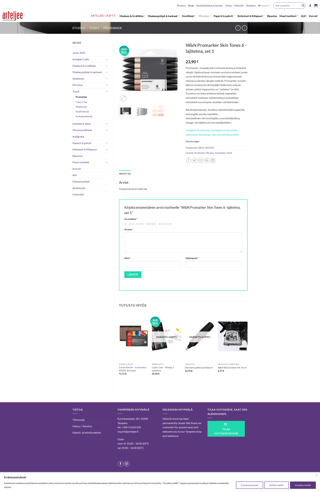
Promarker (112, 28)
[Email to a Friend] (201, 160)
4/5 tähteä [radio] (150, 224)
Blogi (191, 5)
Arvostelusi (131, 219)
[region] (160, 482)
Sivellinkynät (82, 111)
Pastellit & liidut (81, 123)
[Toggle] (107, 59)
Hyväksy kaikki (303, 485)
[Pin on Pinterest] (207, 160)
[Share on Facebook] (189, 160)
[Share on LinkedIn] (213, 160)
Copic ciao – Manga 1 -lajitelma (163, 369)
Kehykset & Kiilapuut (250, 15)
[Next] (175, 71)
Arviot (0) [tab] (125, 173)
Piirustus (204, 15)
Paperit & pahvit (223, 15)
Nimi (127, 258)
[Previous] (124, 71)
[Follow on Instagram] (126, 464)
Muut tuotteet (288, 15)
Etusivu (181, 5)
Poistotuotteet (81, 181)
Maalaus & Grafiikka (131, 15)
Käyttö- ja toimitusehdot (86, 432)
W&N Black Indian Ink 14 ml (232, 367)
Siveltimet (188, 15)
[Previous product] (244, 27)
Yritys (228, 5)
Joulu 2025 (78, 52)
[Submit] (303, 5)
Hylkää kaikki (276, 485)
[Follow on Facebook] (120, 464)
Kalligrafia (78, 136)
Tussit (94, 28)
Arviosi (128, 229)
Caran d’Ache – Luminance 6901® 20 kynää (132, 369)
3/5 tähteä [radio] (139, 224)
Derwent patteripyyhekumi (199, 367)
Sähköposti (192, 258)
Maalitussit (81, 106)
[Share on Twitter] (195, 160)
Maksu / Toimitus (82, 426)
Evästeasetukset (249, 485)
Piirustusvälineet (82, 130)
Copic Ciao (81, 101)
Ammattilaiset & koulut (209, 5)
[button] (310, 5)
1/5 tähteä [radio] (125, 224)
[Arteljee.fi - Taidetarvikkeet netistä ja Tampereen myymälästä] (15, 16)
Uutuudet (78, 194)
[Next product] (237, 27)
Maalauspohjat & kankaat (163, 15)
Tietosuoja (78, 419)
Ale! (74, 175)
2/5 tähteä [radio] (131, 224)
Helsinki (239, 5)
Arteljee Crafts (103, 16)
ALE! (304, 15)
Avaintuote (78, 188)
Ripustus (272, 15)
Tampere (251, 5)
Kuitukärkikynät (84, 116)
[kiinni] (316, 475)
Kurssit (313, 15)
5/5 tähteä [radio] (164, 224)
